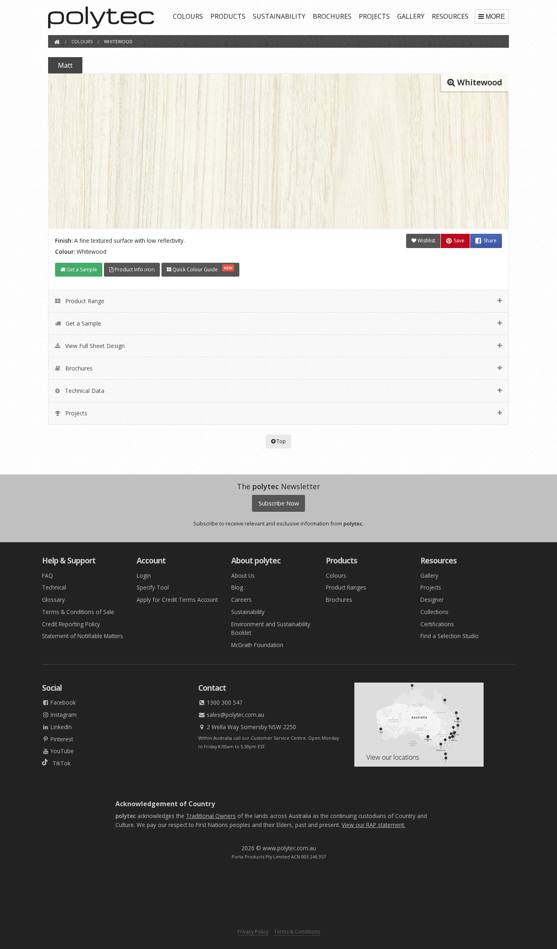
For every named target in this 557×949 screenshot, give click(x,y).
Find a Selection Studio (449, 636)
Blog (237, 587)
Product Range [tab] (84, 301)
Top (280, 441)
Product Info (134, 269)
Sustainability (248, 612)
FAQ (47, 575)
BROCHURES (332, 16)
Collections (434, 612)
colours (82, 41)
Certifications (437, 624)
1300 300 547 (224, 702)
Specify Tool (153, 587)
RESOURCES (450, 16)
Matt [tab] (65, 65)
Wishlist (425, 240)
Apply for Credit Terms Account (177, 599)
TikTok (59, 763)
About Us (243, 575)
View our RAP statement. (373, 825)
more (495, 16)
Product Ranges (346, 587)
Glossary (53, 599)
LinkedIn (60, 727)
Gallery (429, 575)
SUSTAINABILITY (279, 16)
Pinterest (61, 739)
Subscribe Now (279, 503)
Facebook (62, 702)
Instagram (63, 714)
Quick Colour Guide (201, 269)
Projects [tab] (75, 413)
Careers (241, 599)
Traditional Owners (211, 816)
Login (144, 575)
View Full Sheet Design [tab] (94, 346)
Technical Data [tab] (83, 391)
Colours (336, 575)
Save (459, 240)
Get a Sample (81, 269)
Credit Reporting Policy (71, 624)
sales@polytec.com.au (234, 714)
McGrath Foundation (257, 645)
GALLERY (410, 16)
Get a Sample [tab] (82, 323)
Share (490, 240)
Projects (430, 587)
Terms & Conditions (297, 931)
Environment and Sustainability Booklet (270, 628)
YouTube (61, 751)
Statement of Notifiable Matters (82, 636)
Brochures (339, 599)
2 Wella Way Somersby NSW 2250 (250, 727)
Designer (432, 599)
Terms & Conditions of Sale (78, 612)
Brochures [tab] (78, 368)
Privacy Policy (252, 931)
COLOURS (188, 16)
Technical (54, 587)
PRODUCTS (227, 16)
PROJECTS (374, 16)
